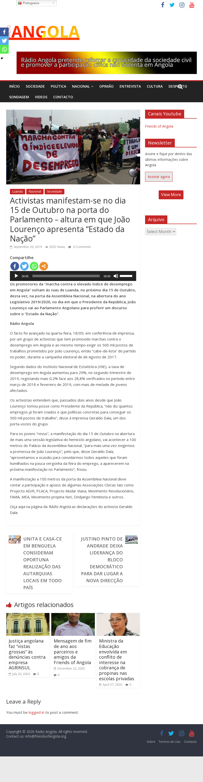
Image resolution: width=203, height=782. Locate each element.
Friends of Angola (159, 126)
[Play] (16, 275)
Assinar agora (159, 176)
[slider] (127, 275)
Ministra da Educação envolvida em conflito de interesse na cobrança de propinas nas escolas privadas (116, 659)
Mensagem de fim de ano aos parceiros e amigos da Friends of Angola (73, 651)
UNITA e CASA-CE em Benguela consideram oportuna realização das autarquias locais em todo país (42, 563)
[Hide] (2, 58)
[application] (73, 276)
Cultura (155, 86)
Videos (41, 97)
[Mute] (115, 275)
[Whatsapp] (34, 266)
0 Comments (81, 247)
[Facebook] (14, 266)
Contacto (63, 97)
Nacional (81, 86)
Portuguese (30, 3)
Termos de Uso (169, 742)
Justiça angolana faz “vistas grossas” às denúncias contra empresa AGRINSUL (27, 654)
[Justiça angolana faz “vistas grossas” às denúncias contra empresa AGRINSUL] (28, 616)
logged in (36, 712)
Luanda (17, 191)
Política (58, 86)
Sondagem (19, 97)
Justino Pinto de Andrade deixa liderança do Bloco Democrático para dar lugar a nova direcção (102, 559)
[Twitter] (24, 266)
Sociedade (35, 86)
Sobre (151, 742)
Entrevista (130, 86)
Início (14, 86)
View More (171, 194)
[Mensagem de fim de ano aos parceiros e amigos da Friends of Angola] (73, 616)
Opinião (106, 86)
